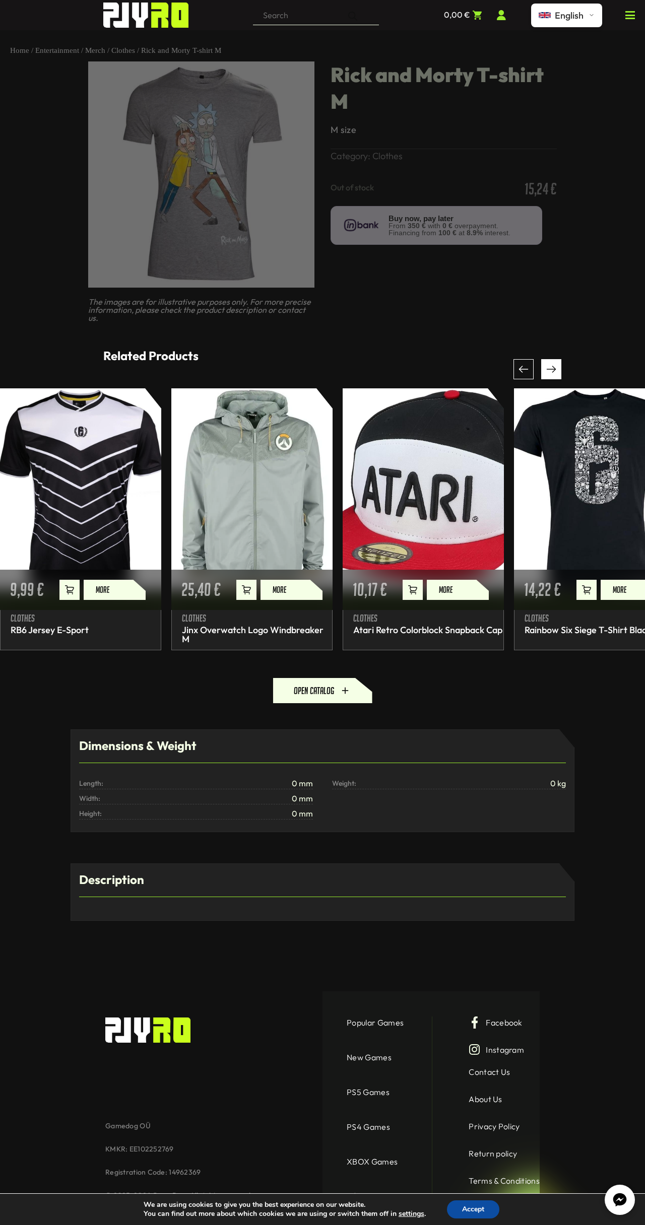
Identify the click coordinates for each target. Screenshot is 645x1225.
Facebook (504, 1022)
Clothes (123, 50)
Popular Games (375, 1022)
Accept (473, 1209)
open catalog (314, 690)
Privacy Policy (494, 1126)
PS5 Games (368, 1092)
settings (411, 1213)
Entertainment (57, 50)
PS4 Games (368, 1127)
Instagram (505, 1050)
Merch (95, 50)
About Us (485, 1099)
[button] (523, 369)
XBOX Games (372, 1161)
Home (19, 50)
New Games (369, 1057)
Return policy (493, 1153)
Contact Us (489, 1072)
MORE (102, 589)
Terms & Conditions (504, 1181)
